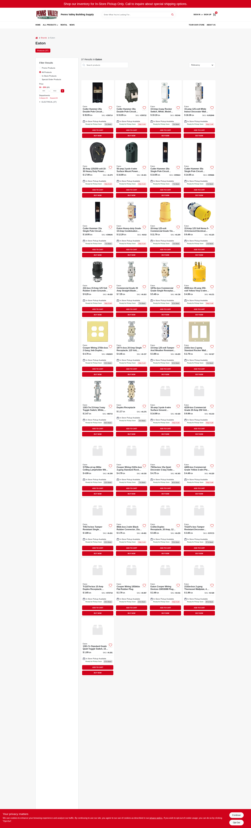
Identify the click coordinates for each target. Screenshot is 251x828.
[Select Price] (62, 90)
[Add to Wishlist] (110, 108)
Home (38, 25)
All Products (49, 25)
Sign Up (207, 14)
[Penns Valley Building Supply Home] (47, 15)
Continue (236, 815)
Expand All (54, 98)
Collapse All (43, 98)
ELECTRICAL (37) (49, 102)
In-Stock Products (49, 76)
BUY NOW (97, 136)
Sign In (196, 14)
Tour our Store (196, 25)
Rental (64, 25)
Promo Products (48, 68)
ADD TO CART (97, 130)
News (72, 25)
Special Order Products (51, 79)
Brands (44, 38)
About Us (211, 25)
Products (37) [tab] (43, 51)
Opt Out (236, 822)
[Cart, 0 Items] (214, 14)
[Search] (173, 14)
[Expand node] (40, 101)
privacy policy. (156, 818)
